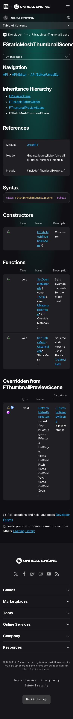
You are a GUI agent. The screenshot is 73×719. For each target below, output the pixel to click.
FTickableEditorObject (24, 102)
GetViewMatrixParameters (44, 412)
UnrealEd (32, 144)
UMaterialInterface (43, 310)
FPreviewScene (20, 96)
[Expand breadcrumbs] (27, 34)
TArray (41, 296)
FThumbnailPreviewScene (27, 107)
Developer (15, 34)
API (5, 74)
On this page (14, 56)
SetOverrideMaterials (43, 284)
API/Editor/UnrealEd (45, 74)
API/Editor (19, 74)
